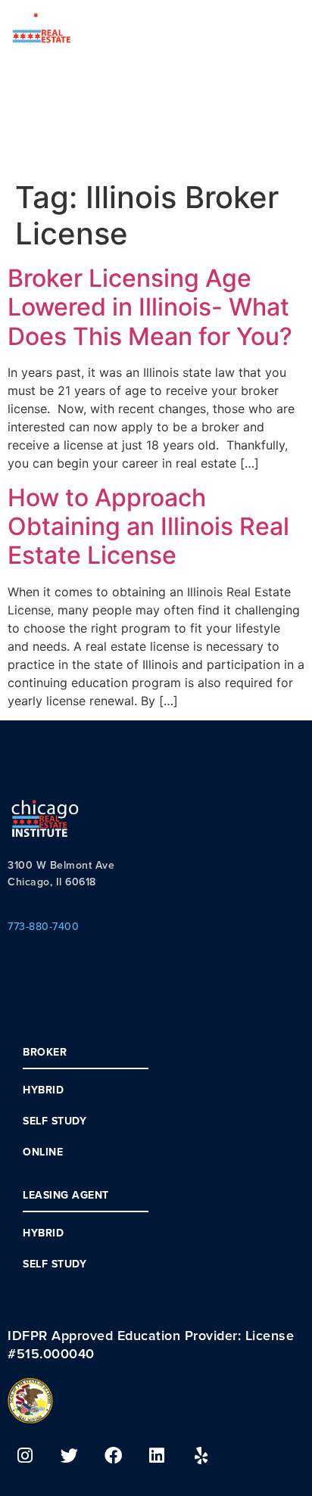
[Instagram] (25, 1455)
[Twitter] (68, 1455)
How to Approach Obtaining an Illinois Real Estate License (148, 527)
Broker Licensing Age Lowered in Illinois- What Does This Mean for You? (150, 307)
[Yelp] (200, 1455)
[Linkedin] (156, 1455)
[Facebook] (112, 1455)
